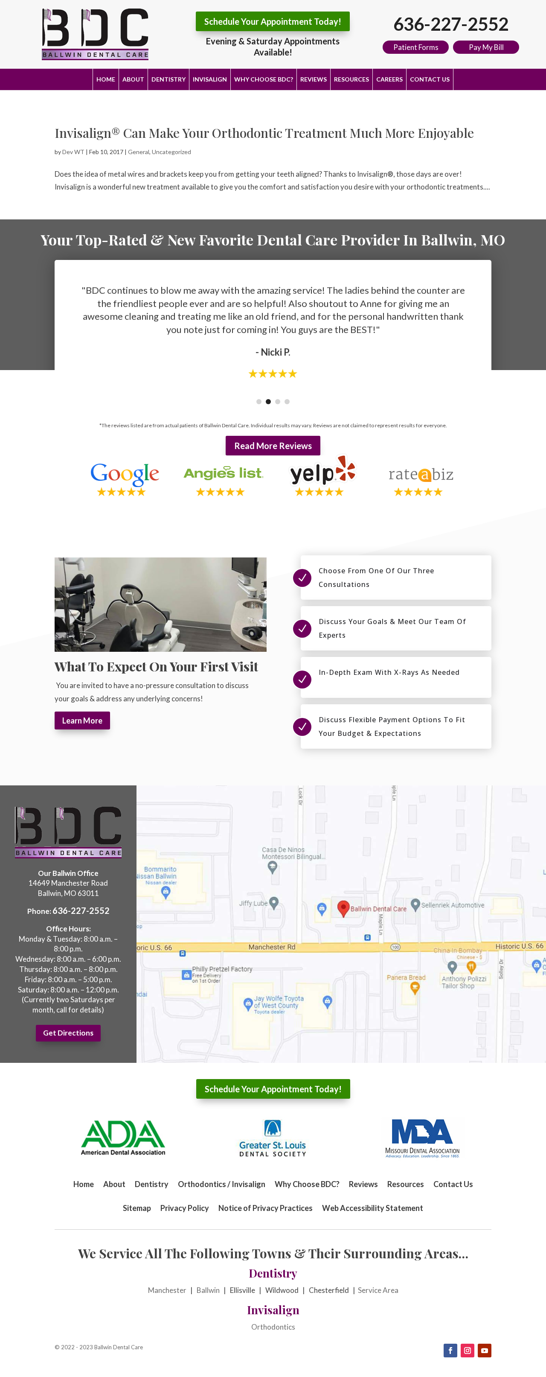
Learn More (82, 720)
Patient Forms (416, 47)
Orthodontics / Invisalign (221, 1184)
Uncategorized (171, 151)
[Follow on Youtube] (484, 1350)
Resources (351, 79)
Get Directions (68, 1032)
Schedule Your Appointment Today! (272, 21)
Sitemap (137, 1208)
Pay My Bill (486, 47)
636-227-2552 (450, 24)
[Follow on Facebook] (450, 1350)
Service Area (378, 1290)
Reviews (313, 79)
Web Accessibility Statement (372, 1208)
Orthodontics (273, 1326)
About (133, 79)
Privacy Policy (184, 1208)
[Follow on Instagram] (467, 1350)
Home (105, 79)
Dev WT (73, 151)
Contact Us (430, 79)
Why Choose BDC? (263, 79)
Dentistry (168, 79)
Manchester (167, 1290)
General (138, 151)
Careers (389, 79)
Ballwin (208, 1290)
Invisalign (210, 79)
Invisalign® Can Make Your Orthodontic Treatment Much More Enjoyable (264, 132)
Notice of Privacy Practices (265, 1208)
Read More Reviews (273, 446)
